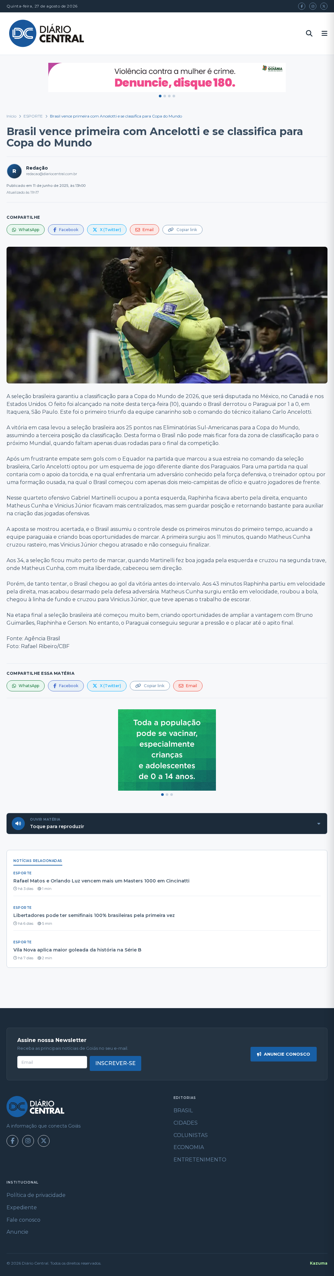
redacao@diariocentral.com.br (51, 174)
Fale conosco (23, 1220)
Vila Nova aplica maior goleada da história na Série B (77, 950)
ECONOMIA (189, 1147)
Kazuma (318, 1263)
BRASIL (183, 1110)
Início (11, 116)
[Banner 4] (174, 96)
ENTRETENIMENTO (200, 1160)
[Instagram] (312, 6)
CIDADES (186, 1123)
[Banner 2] (164, 96)
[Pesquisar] (309, 33)
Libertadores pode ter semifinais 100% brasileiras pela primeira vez (94, 915)
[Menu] (324, 33)
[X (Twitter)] (323, 6)
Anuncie (17, 1232)
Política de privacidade (36, 1195)
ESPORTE (33, 116)
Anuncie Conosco (287, 1054)
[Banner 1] (160, 96)
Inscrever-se (115, 1063)
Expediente (22, 1207)
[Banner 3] (169, 96)
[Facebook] (301, 6)
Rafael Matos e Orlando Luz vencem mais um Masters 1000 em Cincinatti (101, 881)
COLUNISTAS (191, 1135)
